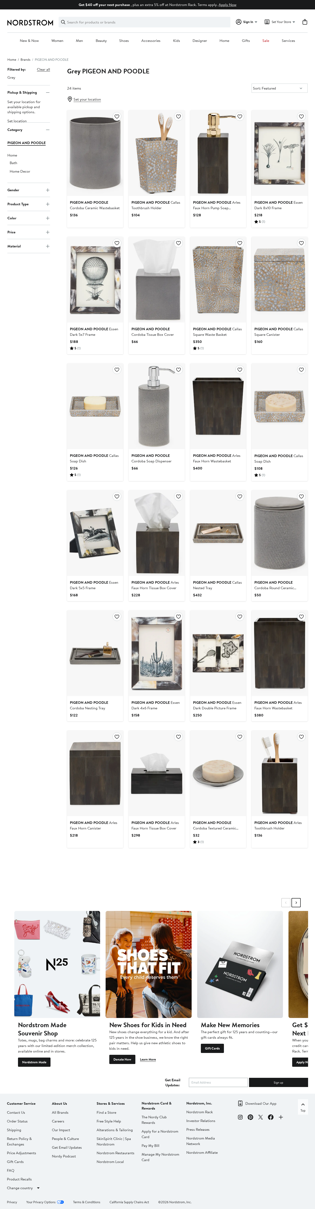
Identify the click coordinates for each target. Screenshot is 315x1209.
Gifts (246, 40)
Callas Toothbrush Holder (155, 205)
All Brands (60, 1112)
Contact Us (16, 1112)
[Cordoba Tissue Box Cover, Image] (157, 279)
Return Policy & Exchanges (19, 1141)
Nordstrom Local (110, 1161)
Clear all (43, 69)
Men (79, 40)
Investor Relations (200, 1120)
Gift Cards (212, 1048)
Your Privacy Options (41, 1202)
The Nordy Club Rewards (154, 1119)
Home (224, 40)
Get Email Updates (67, 1147)
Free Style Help (109, 1121)
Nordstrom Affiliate (202, 1152)
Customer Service (21, 1103)
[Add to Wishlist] (117, 116)
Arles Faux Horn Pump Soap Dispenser (217, 208)
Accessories (150, 40)
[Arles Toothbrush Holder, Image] (280, 773)
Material (14, 246)
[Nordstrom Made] (57, 964)
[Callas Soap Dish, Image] (95, 406)
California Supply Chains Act (129, 1202)
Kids (176, 40)
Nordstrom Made (34, 1062)
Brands (25, 59)
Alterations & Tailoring (115, 1129)
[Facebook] (270, 1117)
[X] (260, 1117)
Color (11, 217)
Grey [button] (11, 77)
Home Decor (20, 171)
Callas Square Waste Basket (217, 331)
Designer (200, 40)
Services (288, 40)
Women (57, 40)
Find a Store (106, 1112)
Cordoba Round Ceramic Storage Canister (274, 588)
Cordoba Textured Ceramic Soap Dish (214, 828)
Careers (58, 1121)
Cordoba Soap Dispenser (151, 458)
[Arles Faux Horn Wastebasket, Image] (218, 406)
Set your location (87, 99)
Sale (265, 40)
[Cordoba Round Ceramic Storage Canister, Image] (280, 533)
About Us (59, 1103)
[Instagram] (240, 1117)
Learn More (148, 1059)
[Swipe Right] (296, 902)
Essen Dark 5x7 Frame (94, 331)
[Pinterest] (250, 1117)
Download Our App (260, 1103)
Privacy (12, 1202)
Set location (17, 121)
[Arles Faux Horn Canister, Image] (95, 773)
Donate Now (122, 1059)
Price (11, 232)
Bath (13, 162)
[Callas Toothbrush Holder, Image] (157, 153)
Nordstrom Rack (199, 1111)
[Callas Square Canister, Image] (280, 279)
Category (14, 129)
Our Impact (61, 1129)
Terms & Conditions (86, 1202)
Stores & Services (111, 1103)
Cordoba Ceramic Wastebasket (95, 205)
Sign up (278, 1082)
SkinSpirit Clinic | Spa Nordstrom (114, 1141)
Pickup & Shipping (22, 92)
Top (303, 1110)
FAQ (10, 1170)
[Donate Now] (148, 964)
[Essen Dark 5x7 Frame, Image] (95, 279)
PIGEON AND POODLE (26, 142)
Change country (20, 1187)
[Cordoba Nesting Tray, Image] (95, 653)
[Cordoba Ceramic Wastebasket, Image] (95, 153)
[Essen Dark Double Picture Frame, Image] (218, 653)
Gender (13, 189)
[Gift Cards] (240, 964)
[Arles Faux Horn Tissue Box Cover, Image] (157, 533)
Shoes (124, 40)
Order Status (17, 1121)
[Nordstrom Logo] (30, 23)
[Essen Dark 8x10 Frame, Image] (280, 153)
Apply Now (227, 4)
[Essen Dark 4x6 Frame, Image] (157, 653)
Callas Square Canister (278, 331)
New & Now (29, 40)
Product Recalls (19, 1179)
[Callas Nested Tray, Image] (218, 533)
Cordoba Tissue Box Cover (152, 331)
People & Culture (65, 1138)
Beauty (101, 40)
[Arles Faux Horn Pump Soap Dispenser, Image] (218, 153)
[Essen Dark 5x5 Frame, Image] (95, 533)
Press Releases (198, 1129)
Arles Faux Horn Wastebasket (217, 458)
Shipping (14, 1129)
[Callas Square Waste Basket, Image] (218, 279)
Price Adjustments (21, 1152)
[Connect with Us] (281, 1117)
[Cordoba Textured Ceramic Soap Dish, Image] (218, 773)
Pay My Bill (150, 1145)
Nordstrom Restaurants (115, 1152)
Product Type (18, 203)
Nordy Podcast (64, 1156)
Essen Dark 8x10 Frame (278, 205)
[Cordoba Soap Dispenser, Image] (157, 406)
